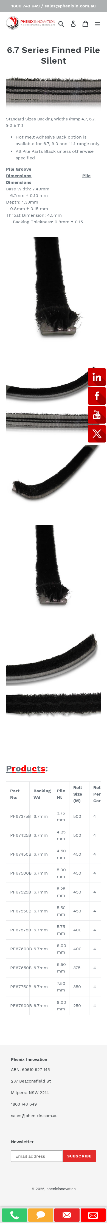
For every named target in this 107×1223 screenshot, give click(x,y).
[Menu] (97, 23)
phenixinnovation (61, 1189)
